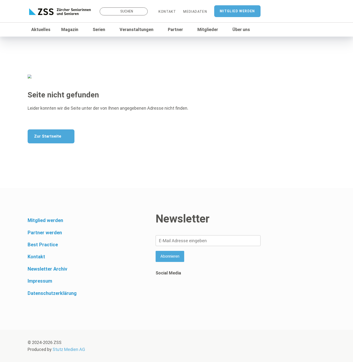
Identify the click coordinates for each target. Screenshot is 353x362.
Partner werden (45, 232)
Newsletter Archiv (47, 269)
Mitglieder (207, 29)
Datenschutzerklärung (52, 293)
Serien (99, 29)
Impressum (40, 281)
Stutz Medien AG (69, 349)
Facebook (159, 291)
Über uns (241, 29)
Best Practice (43, 245)
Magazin (69, 29)
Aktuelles (40, 29)
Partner (175, 29)
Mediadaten (195, 11)
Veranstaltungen (136, 29)
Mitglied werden (237, 11)
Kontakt (167, 11)
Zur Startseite (47, 136)
